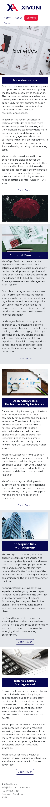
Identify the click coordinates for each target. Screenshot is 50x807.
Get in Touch (25, 190)
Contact (8, 23)
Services (31, 17)
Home (7, 17)
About (18, 17)
